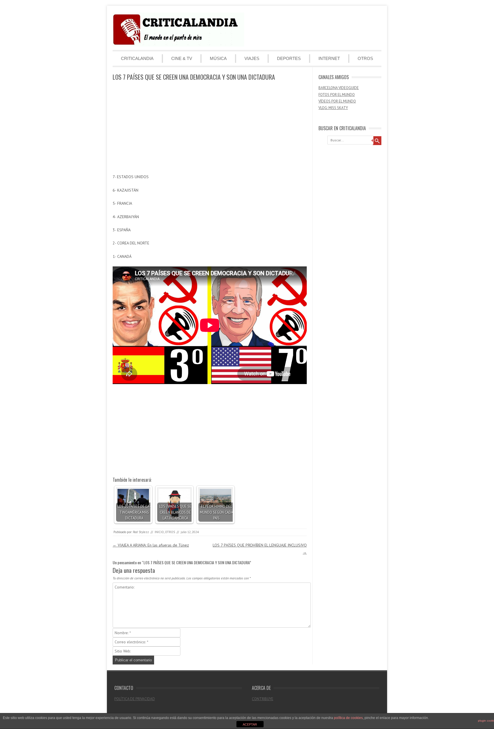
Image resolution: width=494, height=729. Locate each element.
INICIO (159, 532)
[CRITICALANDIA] (178, 45)
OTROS (365, 58)
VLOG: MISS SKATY (333, 107)
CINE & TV (181, 58)
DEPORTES (289, 58)
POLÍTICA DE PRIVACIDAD (134, 698)
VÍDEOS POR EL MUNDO (337, 101)
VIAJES (251, 58)
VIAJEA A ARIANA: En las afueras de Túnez (151, 545)
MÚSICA (218, 58)
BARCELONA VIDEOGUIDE (338, 87)
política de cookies (348, 718)
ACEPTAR (250, 724)
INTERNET (329, 58)
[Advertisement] (210, 128)
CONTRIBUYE (262, 698)
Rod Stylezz (141, 532)
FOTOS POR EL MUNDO (336, 94)
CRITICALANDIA (137, 58)
